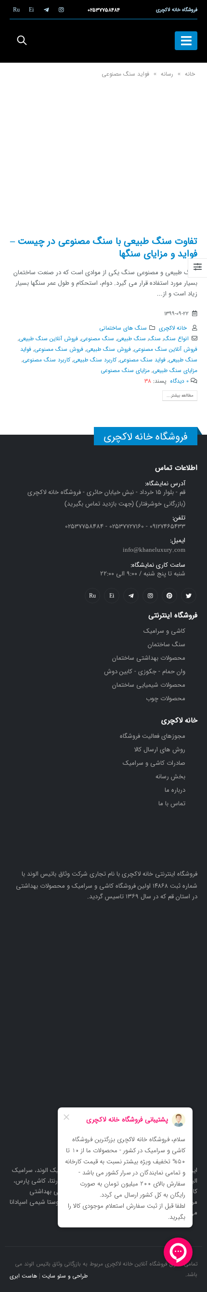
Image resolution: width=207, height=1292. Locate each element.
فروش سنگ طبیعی (108, 349)
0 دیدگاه (179, 381)
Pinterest (169, 595)
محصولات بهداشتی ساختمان (148, 658)
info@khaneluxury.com (154, 550)
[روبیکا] (16, 9)
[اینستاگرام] (61, 9)
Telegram (131, 595)
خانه (190, 74)
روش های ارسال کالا (159, 750)
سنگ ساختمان (166, 644)
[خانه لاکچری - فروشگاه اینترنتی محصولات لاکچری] (103, 41)
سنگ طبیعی (131, 338)
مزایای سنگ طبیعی (175, 370)
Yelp (111, 595)
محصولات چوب (165, 698)
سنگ (155, 338)
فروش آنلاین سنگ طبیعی (48, 338)
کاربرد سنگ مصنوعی (46, 360)
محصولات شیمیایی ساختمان (148, 685)
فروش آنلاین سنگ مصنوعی (165, 349)
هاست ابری (23, 1276)
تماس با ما (171, 804)
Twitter (188, 595)
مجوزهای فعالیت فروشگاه (152, 736)
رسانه (167, 74)
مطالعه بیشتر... (180, 395)
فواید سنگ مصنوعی (142, 360)
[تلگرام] (46, 9)
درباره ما (175, 790)
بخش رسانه (170, 777)
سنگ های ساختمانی (123, 328)
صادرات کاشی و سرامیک (154, 763)
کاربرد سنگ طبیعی (94, 360)
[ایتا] (31, 9)
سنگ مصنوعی (97, 338)
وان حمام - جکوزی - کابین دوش (144, 671)
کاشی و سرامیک (164, 631)
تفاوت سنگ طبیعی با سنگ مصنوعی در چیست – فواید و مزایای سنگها (103, 247)
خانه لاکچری (173, 328)
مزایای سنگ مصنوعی (125, 370)
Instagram (150, 595)
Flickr (92, 595)
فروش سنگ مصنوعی (58, 349)
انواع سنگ (176, 338)
